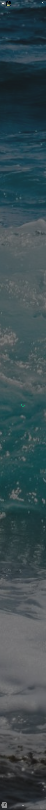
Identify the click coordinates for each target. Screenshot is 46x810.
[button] (3, 3)
